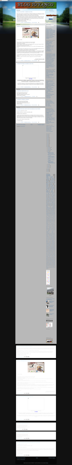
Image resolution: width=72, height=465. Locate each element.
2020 (48, 135)
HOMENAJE (48, 218)
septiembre (49, 149)
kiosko (53, 222)
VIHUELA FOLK (48, 93)
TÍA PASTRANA (48, 249)
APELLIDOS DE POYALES (52, 314)
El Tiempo (48, 270)
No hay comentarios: (34, 22)
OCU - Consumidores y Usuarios (50, 111)
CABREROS (53, 214)
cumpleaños (52, 196)
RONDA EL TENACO (49, 88)
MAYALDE (47, 241)
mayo (48, 151)
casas (50, 205)
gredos (47, 180)
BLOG (51, 201)
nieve (49, 212)
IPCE (54, 238)
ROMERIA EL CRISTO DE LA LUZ (22, 423)
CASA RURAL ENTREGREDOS (50, 85)
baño (47, 251)
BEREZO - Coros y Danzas (49, 87)
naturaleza (52, 182)
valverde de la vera (52, 267)
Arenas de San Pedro (49, 178)
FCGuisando (53, 234)
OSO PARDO (48, 244)
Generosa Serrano (52, 237)
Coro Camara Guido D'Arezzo (50, 94)
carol (53, 251)
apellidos (54, 204)
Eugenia (50, 234)
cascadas (52, 252)
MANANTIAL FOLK (48, 86)
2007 (48, 171)
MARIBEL (53, 240)
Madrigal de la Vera (48, 128)
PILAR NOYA (53, 245)
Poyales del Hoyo (49, 176)
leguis (48, 259)
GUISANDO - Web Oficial (49, 41)
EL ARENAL (52, 185)
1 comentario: (34, 96)
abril (48, 164)
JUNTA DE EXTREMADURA (50, 74)
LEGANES (47, 219)
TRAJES (47, 220)
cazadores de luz (50, 253)
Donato (54, 233)
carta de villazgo (48, 252)
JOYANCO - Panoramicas (49, 33)
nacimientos (47, 223)
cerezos (47, 199)
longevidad (51, 259)
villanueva (47, 226)
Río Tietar (53, 219)
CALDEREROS (47, 215)
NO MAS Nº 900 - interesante (50, 110)
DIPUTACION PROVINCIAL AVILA (50, 71)
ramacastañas (52, 223)
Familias (54, 201)
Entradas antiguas (41, 124)
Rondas (52, 184)
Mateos (50, 241)
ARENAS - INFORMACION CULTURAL (23, 26)
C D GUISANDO (48, 90)
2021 (48, 134)
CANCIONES (52, 207)
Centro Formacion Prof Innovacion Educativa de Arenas (50, 65)
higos (46, 259)
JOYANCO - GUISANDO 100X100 (50, 30)
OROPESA (50, 219)
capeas (49, 251)
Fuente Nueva (47, 237)
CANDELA (49, 230)
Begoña (54, 229)
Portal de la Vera (48, 130)
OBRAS (54, 208)
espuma (53, 256)
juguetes (50, 222)
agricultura (51, 204)
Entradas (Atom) (23, 126)
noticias (51, 212)
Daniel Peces (51, 233)
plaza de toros (51, 263)
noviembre (49, 147)
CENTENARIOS (48, 231)
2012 (48, 144)
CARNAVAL (51, 215)
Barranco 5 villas (51, 197)
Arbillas (47, 197)
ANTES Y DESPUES (48, 227)
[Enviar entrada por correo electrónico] (38, 22)
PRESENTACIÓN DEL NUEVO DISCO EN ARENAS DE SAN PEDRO (51, 162)
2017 (48, 138)
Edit (47, 234)
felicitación (47, 211)
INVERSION (52, 238)
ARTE (50, 214)
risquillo (48, 200)
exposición (53, 205)
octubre (49, 148)
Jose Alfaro (52, 218)
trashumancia (47, 267)
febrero (49, 166)
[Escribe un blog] (26, 356)
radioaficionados (50, 264)
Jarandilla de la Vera (49, 129)
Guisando (48, 174)
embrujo (49, 255)
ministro (49, 260)
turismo (52, 190)
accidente (53, 203)
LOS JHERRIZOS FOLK (49, 89)
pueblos (47, 181)
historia (47, 186)
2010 (48, 146)
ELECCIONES (47, 194)
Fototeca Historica (49, 177)
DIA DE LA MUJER (48, 208)
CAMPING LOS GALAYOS (49, 84)
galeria (52, 189)
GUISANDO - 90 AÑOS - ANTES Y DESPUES (52, 302)
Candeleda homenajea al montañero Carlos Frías (25, 63)
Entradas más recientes (21, 124)
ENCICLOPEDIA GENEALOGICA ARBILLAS (52, 310)
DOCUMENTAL (47, 233)
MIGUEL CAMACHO (49, 183)
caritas (52, 251)
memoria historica (52, 211)
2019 (48, 136)
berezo (48, 205)
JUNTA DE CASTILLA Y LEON (50, 70)
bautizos (53, 220)
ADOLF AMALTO (48, 201)
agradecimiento (50, 220)
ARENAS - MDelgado (49, 42)
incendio (47, 190)
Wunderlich (50, 203)
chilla (48, 189)
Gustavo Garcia (48, 238)
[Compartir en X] (27, 356)
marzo (49, 165)
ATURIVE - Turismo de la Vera (50, 126)
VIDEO (52, 249)
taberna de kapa (48, 266)
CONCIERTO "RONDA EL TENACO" (23, 99)
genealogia (53, 192)
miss (46, 212)
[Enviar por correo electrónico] (25, 356)
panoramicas (52, 186)
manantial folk (53, 188)
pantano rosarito (53, 199)
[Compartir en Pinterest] (28, 356)
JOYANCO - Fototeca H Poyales (50, 32)
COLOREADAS (49, 216)
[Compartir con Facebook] (28, 356)
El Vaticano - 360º (48, 121)
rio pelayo (47, 193)
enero (49, 167)
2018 (48, 137)
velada (47, 268)
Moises (50, 242)
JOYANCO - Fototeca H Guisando (50, 31)
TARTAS (47, 248)
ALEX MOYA (53, 226)
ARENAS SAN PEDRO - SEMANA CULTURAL (24, 11)
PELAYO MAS (49, 209)
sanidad (53, 193)
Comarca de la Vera (48, 127)
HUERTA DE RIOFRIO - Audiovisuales (49, 95)
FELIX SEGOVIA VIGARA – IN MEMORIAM (52, 306)
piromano (48, 263)
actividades (47, 204)
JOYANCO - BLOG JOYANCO (50, 36)
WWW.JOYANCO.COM (49, 29)
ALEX (49, 226)
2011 (48, 145)
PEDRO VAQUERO (48, 245)
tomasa (53, 266)
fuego (49, 199)
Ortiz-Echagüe (52, 244)
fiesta (48, 182)
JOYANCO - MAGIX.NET (49, 35)
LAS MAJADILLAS (48, 192)
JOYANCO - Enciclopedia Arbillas (50, 34)
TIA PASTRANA (50, 248)
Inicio (31, 124)
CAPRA (53, 230)
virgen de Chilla (52, 200)
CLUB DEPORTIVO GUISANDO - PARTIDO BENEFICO (50, 299)
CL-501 (54, 215)
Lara (49, 240)
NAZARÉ (53, 242)
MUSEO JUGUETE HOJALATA (50, 83)
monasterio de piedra (53, 260)
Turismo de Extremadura (49, 131)
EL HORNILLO (48, 188)
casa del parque (52, 181)
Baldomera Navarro (50, 229)
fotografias (48, 175)
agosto (49, 150)
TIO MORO (54, 248)
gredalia (47, 222)
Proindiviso (48, 196)
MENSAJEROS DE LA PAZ (49, 109)
